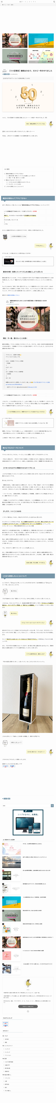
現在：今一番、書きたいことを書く (17, 177)
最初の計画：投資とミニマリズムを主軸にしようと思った (22, 175)
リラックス (7, 1078)
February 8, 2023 (32, 387)
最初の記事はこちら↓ (14, 295)
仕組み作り (7, 1065)
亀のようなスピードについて (13, 180)
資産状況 (7, 1071)
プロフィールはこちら (28, 1006)
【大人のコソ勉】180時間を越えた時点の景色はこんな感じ (30, 261)
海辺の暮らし (7, 1075)
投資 (5, 1058)
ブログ (5, 74)
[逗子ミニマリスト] (28, 2)
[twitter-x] (28, 1011)
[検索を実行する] (52, 805)
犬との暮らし (8, 1090)
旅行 (6, 1087)
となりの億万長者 (9, 1062)
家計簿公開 (7, 1068)
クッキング (7, 1052)
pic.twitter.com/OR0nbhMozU (14, 384)
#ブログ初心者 (36, 382)
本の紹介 (7, 1039)
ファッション (8, 1055)
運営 (8, 74)
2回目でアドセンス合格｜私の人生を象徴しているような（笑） (32, 423)
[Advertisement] (28, 17)
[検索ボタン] (54, 2)
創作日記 (7, 1084)
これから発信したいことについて (15, 186)
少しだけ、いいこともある (15, 184)
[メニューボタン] (2, 2)
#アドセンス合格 (45, 382)
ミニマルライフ (8, 1046)
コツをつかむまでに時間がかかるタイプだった (19, 182)
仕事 (6, 1081)
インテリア (7, 1049)
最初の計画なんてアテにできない (15, 173)
